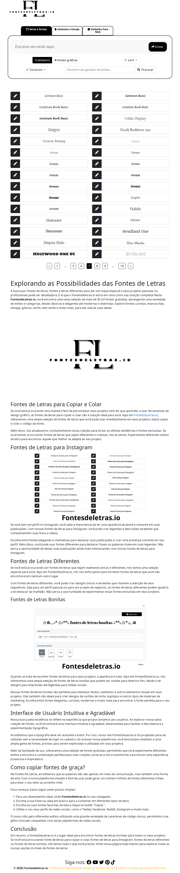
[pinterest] (107, 862)
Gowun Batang (54, 141)
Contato (87, 868)
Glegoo (54, 130)
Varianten (36, 70)
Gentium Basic (54, 96)
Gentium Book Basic (54, 107)
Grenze (135, 141)
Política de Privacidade (64, 868)
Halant (135, 220)
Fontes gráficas (67, 60)
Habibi (135, 209)
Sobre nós (124, 868)
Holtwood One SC (54, 254)
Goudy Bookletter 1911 (135, 130)
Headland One (136, 231)
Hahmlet (54, 220)
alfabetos (43, 60)
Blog (137, 868)
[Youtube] (95, 862)
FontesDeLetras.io (146, 415)
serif (131, 60)
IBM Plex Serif (135, 254)
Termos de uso (105, 868)
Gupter (135, 197)
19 (122, 266)
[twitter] (101, 862)
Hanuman (54, 231)
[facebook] (89, 862)
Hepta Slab (54, 242)
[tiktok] (113, 862)
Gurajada (54, 208)
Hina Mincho (135, 242)
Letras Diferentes (154, 868)
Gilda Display (135, 118)
